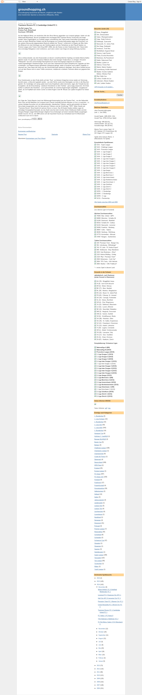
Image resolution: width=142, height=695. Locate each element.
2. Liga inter (98, 425)
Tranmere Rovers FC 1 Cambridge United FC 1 (37, 25)
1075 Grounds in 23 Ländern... (104, 87)
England (97, 468)
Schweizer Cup (99, 540)
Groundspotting (99, 488)
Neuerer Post (22, 134)
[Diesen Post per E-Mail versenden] (33, 119)
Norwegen (97, 520)
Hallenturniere (98, 491)
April (100, 651)
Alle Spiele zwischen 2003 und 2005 (106, 202)
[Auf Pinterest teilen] (41, 119)
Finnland (97, 480)
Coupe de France (99, 456)
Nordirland (97, 517)
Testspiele (97, 558)
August (101, 638)
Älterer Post (86, 134)
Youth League (98, 569)
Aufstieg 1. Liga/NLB (101, 436)
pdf (106, 408)
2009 (98, 678)
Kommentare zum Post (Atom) (35, 138)
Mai (100, 648)
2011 (98, 672)
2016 (98, 578)
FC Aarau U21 (98, 477)
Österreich (97, 523)
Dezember (102, 587)
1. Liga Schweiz (99, 419)
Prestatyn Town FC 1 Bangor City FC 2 (110, 601)
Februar (101, 658)
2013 (98, 665)
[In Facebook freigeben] (39, 119)
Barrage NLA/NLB (100, 439)
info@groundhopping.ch (101, 103)
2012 (98, 669)
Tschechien (98, 563)
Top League (98, 561)
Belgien (96, 445)
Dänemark (97, 459)
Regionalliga (98, 532)
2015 (98, 581)
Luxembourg (98, 514)
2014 (98, 584)
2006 (98, 688)
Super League (98, 555)
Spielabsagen (98, 552)
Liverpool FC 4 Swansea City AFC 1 (109, 595)
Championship (99, 454)
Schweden (97, 537)
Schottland (97, 534)
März (100, 655)
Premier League (99, 529)
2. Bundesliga (98, 422)
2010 (98, 675)
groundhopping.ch (31, 9)
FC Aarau (97, 474)
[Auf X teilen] (37, 119)
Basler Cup (98, 442)
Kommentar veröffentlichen (27, 131)
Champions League (100, 451)
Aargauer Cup (98, 433)
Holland (96, 494)
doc (109, 408)
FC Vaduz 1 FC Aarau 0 (105, 615)
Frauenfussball (99, 485)
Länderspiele (98, 503)
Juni (100, 645)
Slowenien (97, 546)
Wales (96, 566)
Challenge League (100, 448)
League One (98, 506)
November (102, 628)
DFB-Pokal (97, 465)
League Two (98, 508)
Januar (101, 661)
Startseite (55, 134)
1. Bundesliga (98, 416)
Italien (96, 497)
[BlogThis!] (35, 119)
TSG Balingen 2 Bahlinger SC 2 (108, 619)
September (102, 635)
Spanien (97, 549)
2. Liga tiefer (98, 427)
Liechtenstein (98, 511)
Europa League (99, 471)
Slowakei (97, 543)
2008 (98, 682)
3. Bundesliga (98, 430)
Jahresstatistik (99, 500)
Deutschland (98, 462)
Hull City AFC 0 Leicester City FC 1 (109, 598)
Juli (100, 641)
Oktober (101, 632)
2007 (98, 685)
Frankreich (97, 482)
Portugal (97, 526)
